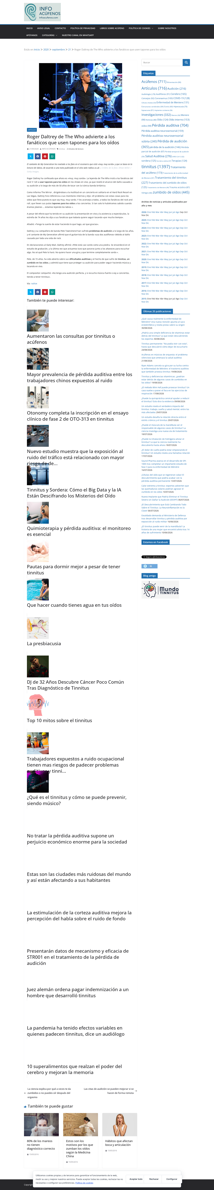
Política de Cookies (139, 28)
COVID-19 (181, 98)
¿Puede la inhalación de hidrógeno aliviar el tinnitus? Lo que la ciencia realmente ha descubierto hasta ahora (163, 442)
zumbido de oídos (171, 192)
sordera (149, 160)
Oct (186, 220)
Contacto (60, 28)
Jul (174, 212)
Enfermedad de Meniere (172, 102)
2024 (144, 227)
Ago (177, 212)
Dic (147, 223)
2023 (144, 235)
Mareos (175, 115)
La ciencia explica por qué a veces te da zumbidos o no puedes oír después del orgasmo (49, 1093)
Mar (158, 212)
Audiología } (148, 94)
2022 (144, 243)
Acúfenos (154, 81)
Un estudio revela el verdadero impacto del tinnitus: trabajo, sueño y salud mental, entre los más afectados (165, 409)
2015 (144, 298)
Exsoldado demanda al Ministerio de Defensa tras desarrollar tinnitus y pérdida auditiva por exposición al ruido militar (164, 518)
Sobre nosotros (167, 28)
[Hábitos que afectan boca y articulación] (119, 1115)
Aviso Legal (43, 28)
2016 (144, 290)
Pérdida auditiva (170, 125)
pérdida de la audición (165, 147)
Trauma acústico (179, 187)
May (166, 212)
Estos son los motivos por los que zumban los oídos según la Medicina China (79, 1148)
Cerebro (178, 94)
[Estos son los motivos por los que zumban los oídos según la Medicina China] (80, 1115)
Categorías (48, 35)
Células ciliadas (149, 103)
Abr (162, 212)
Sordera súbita (164, 161)
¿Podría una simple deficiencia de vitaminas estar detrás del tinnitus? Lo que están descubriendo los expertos (166, 335)
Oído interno (179, 119)
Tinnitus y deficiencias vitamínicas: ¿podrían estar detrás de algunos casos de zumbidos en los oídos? (164, 379)
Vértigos (147, 192)
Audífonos (163, 94)
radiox (34, 283)
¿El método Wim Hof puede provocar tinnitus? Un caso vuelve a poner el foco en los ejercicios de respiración (165, 390)
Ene (149, 212)
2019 (144, 267)
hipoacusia (148, 110)
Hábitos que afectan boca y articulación (119, 1143)
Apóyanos (31, 35)
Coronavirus (164, 98)
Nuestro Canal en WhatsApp (78, 35)
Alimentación (174, 82)
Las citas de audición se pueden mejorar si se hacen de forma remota (109, 1091)
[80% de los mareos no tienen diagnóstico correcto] (41, 1115)
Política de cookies (84, 1183)
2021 (144, 251)
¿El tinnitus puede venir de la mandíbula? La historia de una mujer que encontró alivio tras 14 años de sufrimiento (165, 529)
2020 (144, 259)
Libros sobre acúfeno (112, 28)
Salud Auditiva (158, 156)
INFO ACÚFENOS (49, 149)
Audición (176, 88)
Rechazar (154, 1179)
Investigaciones (156, 114)
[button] (151, 28)
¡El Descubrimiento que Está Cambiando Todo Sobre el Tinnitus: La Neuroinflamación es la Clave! (164, 507)
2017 (144, 283)
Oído (162, 119)
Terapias (179, 160)
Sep (182, 220)
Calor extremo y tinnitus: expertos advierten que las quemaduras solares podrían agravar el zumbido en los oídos (165, 488)
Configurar (171, 1179)
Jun (170, 212)
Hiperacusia (180, 106)
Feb (153, 212)
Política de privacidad (82, 28)
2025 (144, 220)
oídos (146, 125)
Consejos (148, 98)
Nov (143, 223)
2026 (144, 212)
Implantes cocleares (163, 110)
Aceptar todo (136, 1179)
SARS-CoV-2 (178, 156)
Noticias (151, 119)
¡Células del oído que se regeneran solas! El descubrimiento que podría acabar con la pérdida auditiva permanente (163, 477)
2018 (144, 275)
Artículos (32, 130)
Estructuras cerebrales (153, 106)
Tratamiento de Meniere (158, 188)
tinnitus (62, 149)
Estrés (168, 106)
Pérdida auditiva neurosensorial (163, 130)
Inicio (29, 28)
